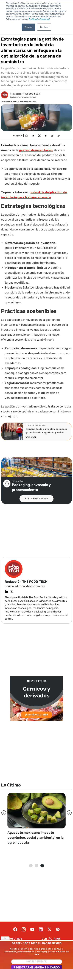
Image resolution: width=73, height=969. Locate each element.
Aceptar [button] (28, 26)
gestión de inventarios (36, 150)
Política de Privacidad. (39, 19)
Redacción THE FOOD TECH (25, 94)
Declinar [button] (44, 26)
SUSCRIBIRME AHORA (36, 498)
